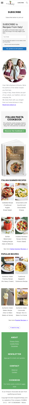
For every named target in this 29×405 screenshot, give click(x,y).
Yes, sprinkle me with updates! (14, 48)
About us (14, 370)
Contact (14, 372)
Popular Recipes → (21, 320)
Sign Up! (7, 358)
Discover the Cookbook (14, 131)
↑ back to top (14, 327)
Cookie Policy (14, 344)
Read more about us (9, 105)
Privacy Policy (14, 341)
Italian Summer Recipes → (19, 249)
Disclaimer (14, 346)
